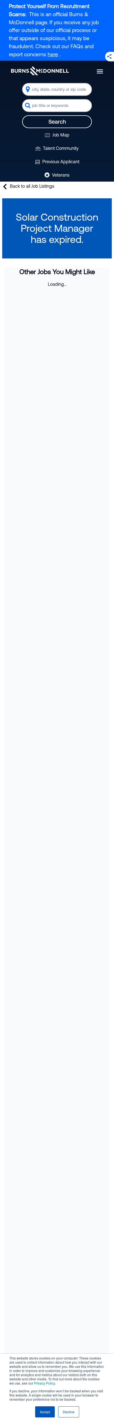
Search (57, 121)
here (53, 54)
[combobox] (57, 89)
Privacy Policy (44, 1383)
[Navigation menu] (100, 71)
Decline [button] (68, 1411)
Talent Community (60, 148)
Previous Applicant (60, 161)
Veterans (60, 174)
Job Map (60, 134)
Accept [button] (45, 1411)
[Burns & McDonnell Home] (40, 70)
